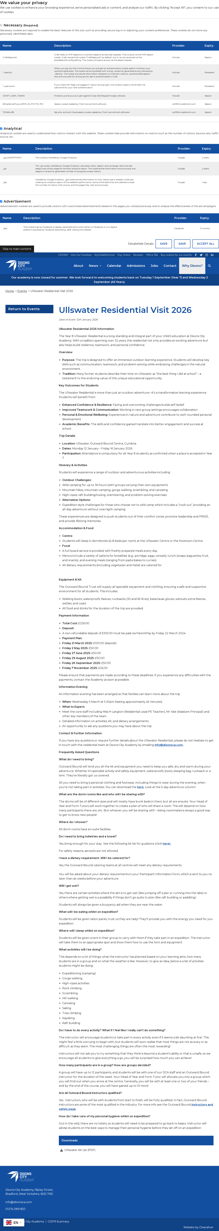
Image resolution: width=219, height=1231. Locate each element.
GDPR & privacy (58, 1221)
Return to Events (24, 309)
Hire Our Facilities (81, 255)
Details (132, 243)
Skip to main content (17, 249)
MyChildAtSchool (104, 255)
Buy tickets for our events (176, 255)
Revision (138, 255)
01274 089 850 (15, 1209)
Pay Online (123, 255)
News (93, 266)
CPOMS (63, 255)
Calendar (114, 266)
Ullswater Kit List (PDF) (79, 1150)
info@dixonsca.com (18, 1202)
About (78, 266)
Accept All (206, 243)
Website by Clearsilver (198, 1227)
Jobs (154, 266)
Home (9, 291)
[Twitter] (201, 255)
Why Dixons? (192, 266)
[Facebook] (195, 255)
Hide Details (145, 243)
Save (164, 243)
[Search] (209, 266)
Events (22, 291)
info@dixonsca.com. (169, 745)
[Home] (18, 266)
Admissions (136, 266)
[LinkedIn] (212, 255)
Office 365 (152, 255)
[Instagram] (206, 255)
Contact (170, 266)
